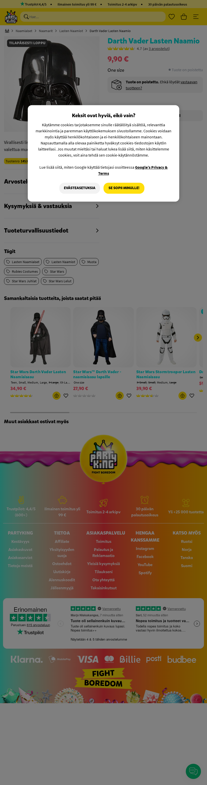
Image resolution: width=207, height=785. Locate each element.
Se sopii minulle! (124, 188)
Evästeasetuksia (79, 188)
